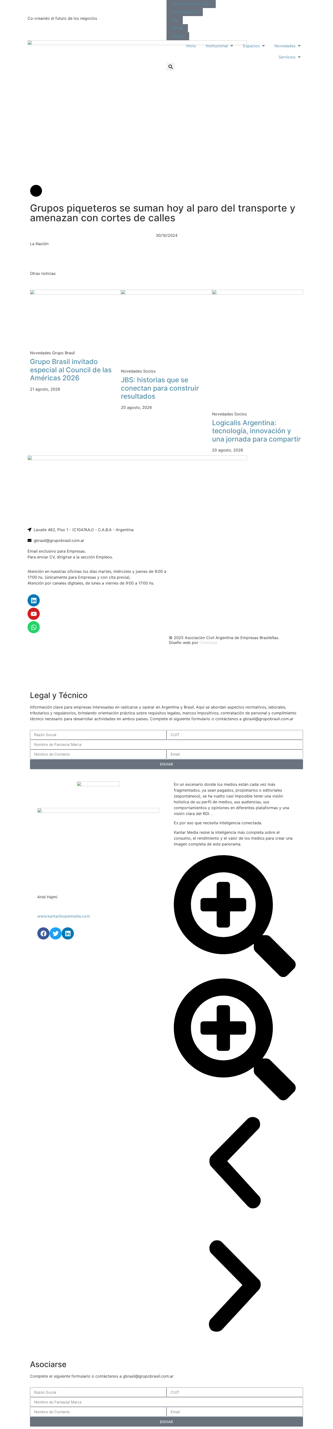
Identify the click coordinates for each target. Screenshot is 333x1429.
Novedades (284, 45)
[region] (166, 668)
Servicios (287, 57)
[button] (170, 67)
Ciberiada (208, 642)
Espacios (251, 45)
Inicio (191, 45)
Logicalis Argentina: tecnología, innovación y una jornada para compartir (256, 431)
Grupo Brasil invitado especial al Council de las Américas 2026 (71, 369)
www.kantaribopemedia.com (63, 916)
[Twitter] (55, 933)
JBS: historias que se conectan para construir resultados (160, 388)
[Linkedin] (34, 600)
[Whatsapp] (34, 627)
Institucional (217, 45)
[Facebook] (43, 933)
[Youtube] (34, 614)
